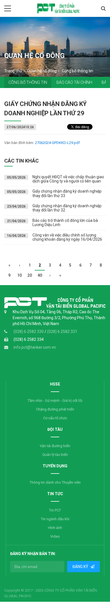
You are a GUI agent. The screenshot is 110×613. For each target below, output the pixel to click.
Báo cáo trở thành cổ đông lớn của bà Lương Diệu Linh (65, 222)
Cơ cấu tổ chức (55, 418)
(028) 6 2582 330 (29, 331)
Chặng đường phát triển (55, 409)
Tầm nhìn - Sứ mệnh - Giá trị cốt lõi (55, 400)
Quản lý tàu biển (55, 454)
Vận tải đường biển (55, 446)
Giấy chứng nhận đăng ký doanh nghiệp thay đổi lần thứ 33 (67, 193)
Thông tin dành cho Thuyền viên (55, 482)
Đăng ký (80, 566)
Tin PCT (55, 510)
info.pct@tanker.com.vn (35, 347)
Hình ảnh (55, 528)
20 (29, 275)
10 (19, 275)
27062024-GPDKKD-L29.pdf (57, 143)
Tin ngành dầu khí (55, 519)
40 (40, 275)
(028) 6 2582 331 (62, 331)
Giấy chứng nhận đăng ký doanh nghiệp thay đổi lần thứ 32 (67, 208)
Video (55, 536)
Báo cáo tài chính (74, 82)
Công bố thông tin (27, 82)
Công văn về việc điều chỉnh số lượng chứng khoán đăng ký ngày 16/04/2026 (67, 237)
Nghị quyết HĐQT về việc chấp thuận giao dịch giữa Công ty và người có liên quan (68, 179)
